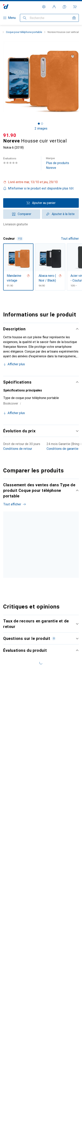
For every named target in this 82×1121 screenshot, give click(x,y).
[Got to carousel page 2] (42, 124)
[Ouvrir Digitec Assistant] (64, 7)
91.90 (9, 135)
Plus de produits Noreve (57, 163)
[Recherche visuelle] (74, 18)
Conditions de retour (17, 449)
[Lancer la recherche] (24, 18)
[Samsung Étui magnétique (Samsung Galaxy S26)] (49, 552)
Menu (12, 18)
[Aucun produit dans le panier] (75, 7)
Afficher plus (16, 364)
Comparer (24, 214)
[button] (41, 182)
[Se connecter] (54, 7)
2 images (41, 128)
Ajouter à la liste (63, 214)
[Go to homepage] (6, 6)
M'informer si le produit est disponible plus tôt (41, 188)
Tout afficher (70, 238)
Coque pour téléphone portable (24, 32)
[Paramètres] (44, 7)
